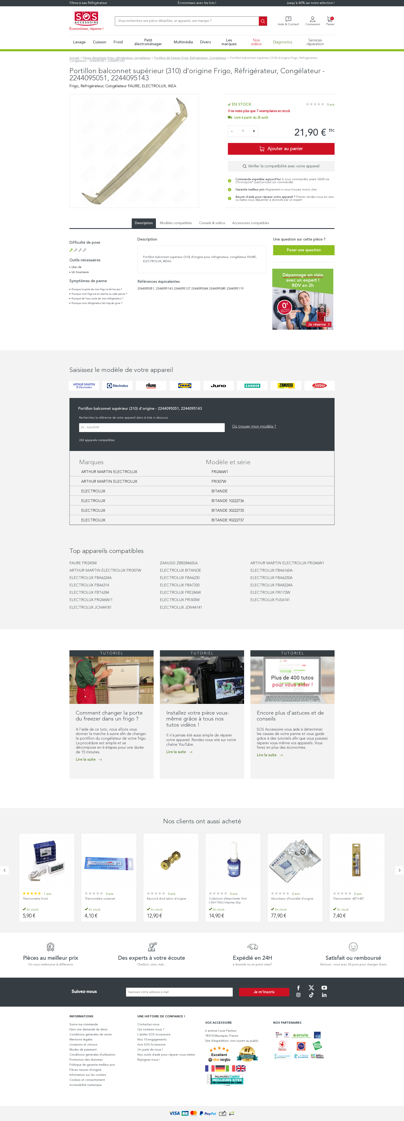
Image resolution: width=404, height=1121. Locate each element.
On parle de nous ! (150, 1049)
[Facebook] (298, 990)
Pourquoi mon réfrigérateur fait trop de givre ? (97, 303)
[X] (311, 990)
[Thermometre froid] (46, 861)
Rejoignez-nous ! (148, 1059)
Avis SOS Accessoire (151, 1044)
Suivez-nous (84, 991)
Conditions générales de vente (90, 1034)
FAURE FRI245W (83, 563)
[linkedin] (324, 997)
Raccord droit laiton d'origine (166, 898)
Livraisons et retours (83, 1044)
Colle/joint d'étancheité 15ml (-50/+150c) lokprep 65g (228, 900)
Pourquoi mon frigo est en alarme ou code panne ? (99, 294)
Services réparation (315, 42)
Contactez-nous (148, 1024)
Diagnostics (282, 42)
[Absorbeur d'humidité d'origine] (295, 861)
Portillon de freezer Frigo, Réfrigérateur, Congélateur (190, 58)
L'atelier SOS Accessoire (153, 1034)
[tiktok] (311, 997)
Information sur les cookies (87, 1074)
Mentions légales (81, 1039)
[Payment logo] (202, 1113)
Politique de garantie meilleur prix (92, 1064)
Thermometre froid (35, 898)
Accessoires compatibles (250, 223)
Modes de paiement (83, 1049)
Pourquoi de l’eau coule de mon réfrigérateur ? (97, 298)
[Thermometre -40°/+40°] (357, 861)
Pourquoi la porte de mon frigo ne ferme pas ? (97, 289)
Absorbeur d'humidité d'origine (292, 898)
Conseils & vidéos (212, 223)
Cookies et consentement (87, 1080)
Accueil (74, 58)
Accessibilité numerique (85, 1085)
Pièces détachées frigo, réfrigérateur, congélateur (117, 58)
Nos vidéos (256, 42)
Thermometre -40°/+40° (348, 898)
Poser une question (304, 250)
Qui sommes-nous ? (150, 1029)
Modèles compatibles (176, 223)
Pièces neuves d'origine (85, 1069)
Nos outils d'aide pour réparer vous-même (166, 1054)
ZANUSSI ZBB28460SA (179, 563)
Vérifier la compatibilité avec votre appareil (284, 166)
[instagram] (298, 997)
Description (144, 223)
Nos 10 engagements (152, 1039)
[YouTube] (324, 990)
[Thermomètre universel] (109, 861)
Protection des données (86, 1059)
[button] (70, 787)
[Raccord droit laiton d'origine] (171, 861)
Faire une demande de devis (88, 1029)
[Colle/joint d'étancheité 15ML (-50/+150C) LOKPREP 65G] (233, 861)
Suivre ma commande (83, 1024)
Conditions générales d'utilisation (92, 1054)
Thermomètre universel (100, 898)
